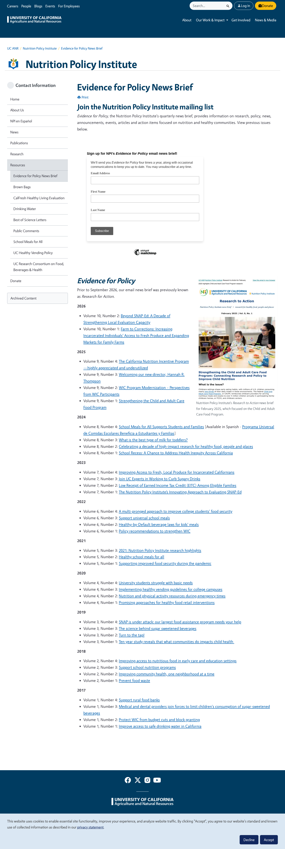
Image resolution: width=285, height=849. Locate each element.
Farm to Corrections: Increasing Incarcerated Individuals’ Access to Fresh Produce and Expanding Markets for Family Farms (136, 335)
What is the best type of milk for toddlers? (153, 439)
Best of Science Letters (29, 219)
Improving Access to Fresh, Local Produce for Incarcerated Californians (176, 472)
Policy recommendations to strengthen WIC (154, 531)
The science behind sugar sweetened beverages (157, 628)
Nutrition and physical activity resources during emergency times (172, 595)
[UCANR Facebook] (127, 780)
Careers (12, 6)
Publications (19, 143)
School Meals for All (27, 241)
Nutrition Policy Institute (40, 48)
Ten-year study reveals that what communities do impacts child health (176, 641)
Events (50, 6)
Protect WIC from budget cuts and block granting (159, 719)
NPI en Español (21, 121)
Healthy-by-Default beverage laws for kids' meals (159, 524)
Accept (269, 839)
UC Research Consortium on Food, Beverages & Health (38, 266)
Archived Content (23, 298)
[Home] (34, 20)
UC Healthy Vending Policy (33, 252)
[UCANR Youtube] (157, 780)
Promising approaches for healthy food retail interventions (167, 602)
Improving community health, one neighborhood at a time (166, 673)
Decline (249, 839)
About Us (17, 110)
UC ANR (12, 48)
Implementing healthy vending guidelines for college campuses (170, 589)
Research (16, 154)
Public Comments (26, 230)
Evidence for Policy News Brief (35, 175)
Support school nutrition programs (147, 667)
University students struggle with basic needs (156, 582)
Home (14, 99)
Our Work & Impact (210, 20)
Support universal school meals (144, 517)
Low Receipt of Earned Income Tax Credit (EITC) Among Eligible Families (177, 485)
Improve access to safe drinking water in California (160, 726)
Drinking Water (24, 208)
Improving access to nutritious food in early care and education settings (178, 660)
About (186, 20)
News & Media (265, 20)
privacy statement (90, 827)
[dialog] (142, 831)
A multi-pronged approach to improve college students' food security (175, 511)
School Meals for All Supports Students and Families (161, 426)
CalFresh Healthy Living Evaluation (39, 198)
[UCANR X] (137, 780)
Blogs (38, 6)
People (26, 6)
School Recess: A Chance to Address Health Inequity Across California (176, 452)
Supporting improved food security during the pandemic (165, 563)
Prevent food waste (134, 680)
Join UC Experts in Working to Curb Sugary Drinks (159, 478)
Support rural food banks (139, 699)
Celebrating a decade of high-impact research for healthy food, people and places (186, 446)
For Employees (69, 6)
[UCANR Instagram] (147, 780)
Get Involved (240, 20)
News (14, 132)
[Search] (228, 6)
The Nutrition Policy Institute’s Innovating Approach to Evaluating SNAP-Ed (180, 491)
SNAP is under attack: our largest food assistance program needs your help (180, 621)
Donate (267, 5)
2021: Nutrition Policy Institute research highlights (160, 550)
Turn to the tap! (131, 635)
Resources (17, 165)
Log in (245, 5)
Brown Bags (22, 187)
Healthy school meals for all (141, 556)
